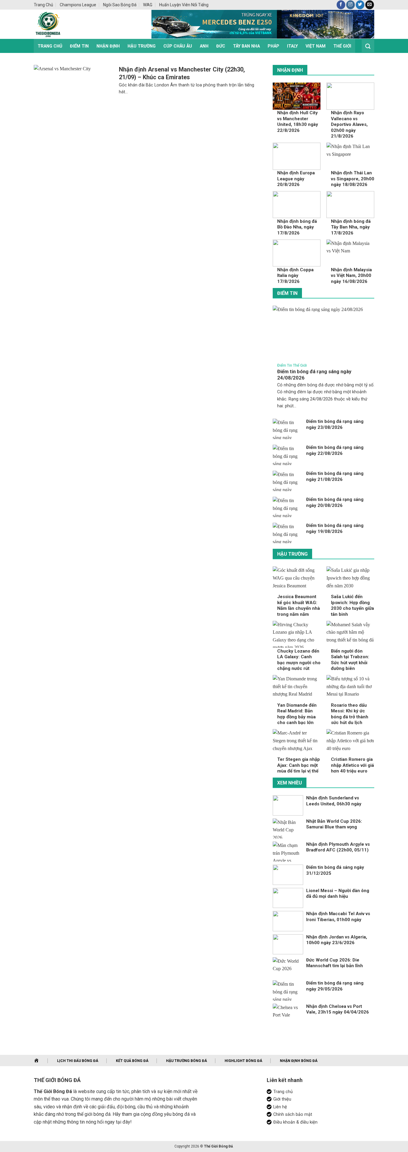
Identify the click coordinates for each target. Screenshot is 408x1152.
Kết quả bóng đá (132, 1061)
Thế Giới (342, 46)
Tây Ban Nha (246, 46)
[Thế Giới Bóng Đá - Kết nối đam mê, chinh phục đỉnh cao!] (83, 24)
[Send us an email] (369, 4)
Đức (220, 46)
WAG (147, 4)
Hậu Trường (142, 46)
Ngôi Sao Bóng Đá (119, 4)
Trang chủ (43, 4)
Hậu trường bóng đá (186, 1061)
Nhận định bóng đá (298, 1061)
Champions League (78, 4)
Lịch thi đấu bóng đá (77, 1061)
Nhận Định (108, 46)
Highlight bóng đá (243, 1061)
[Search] (368, 46)
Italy (292, 46)
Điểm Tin (79, 46)
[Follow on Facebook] (341, 4)
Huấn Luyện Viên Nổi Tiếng (183, 4)
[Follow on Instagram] (350, 4)
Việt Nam (316, 46)
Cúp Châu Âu (177, 46)
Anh (204, 46)
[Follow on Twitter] (360, 4)
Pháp (273, 46)
